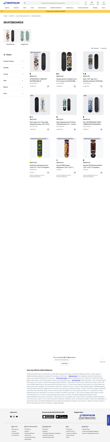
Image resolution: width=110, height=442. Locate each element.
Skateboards (73, 376)
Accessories (76, 380)
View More (65, 363)
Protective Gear (61, 378)
